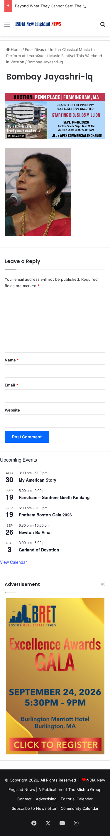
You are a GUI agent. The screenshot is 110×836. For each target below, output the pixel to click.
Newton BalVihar (35, 532)
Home (16, 49)
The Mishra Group (84, 789)
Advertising (46, 799)
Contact (24, 799)
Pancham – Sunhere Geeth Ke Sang (54, 497)
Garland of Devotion (39, 550)
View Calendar (13, 562)
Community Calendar (80, 808)
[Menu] (7, 26)
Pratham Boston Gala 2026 (45, 515)
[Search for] (103, 26)
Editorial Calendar (77, 799)
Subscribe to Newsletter (34, 808)
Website (12, 410)
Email (11, 385)
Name (12, 360)
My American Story (37, 480)
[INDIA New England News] (38, 24)
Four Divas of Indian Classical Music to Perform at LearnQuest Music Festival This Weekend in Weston (54, 55)
